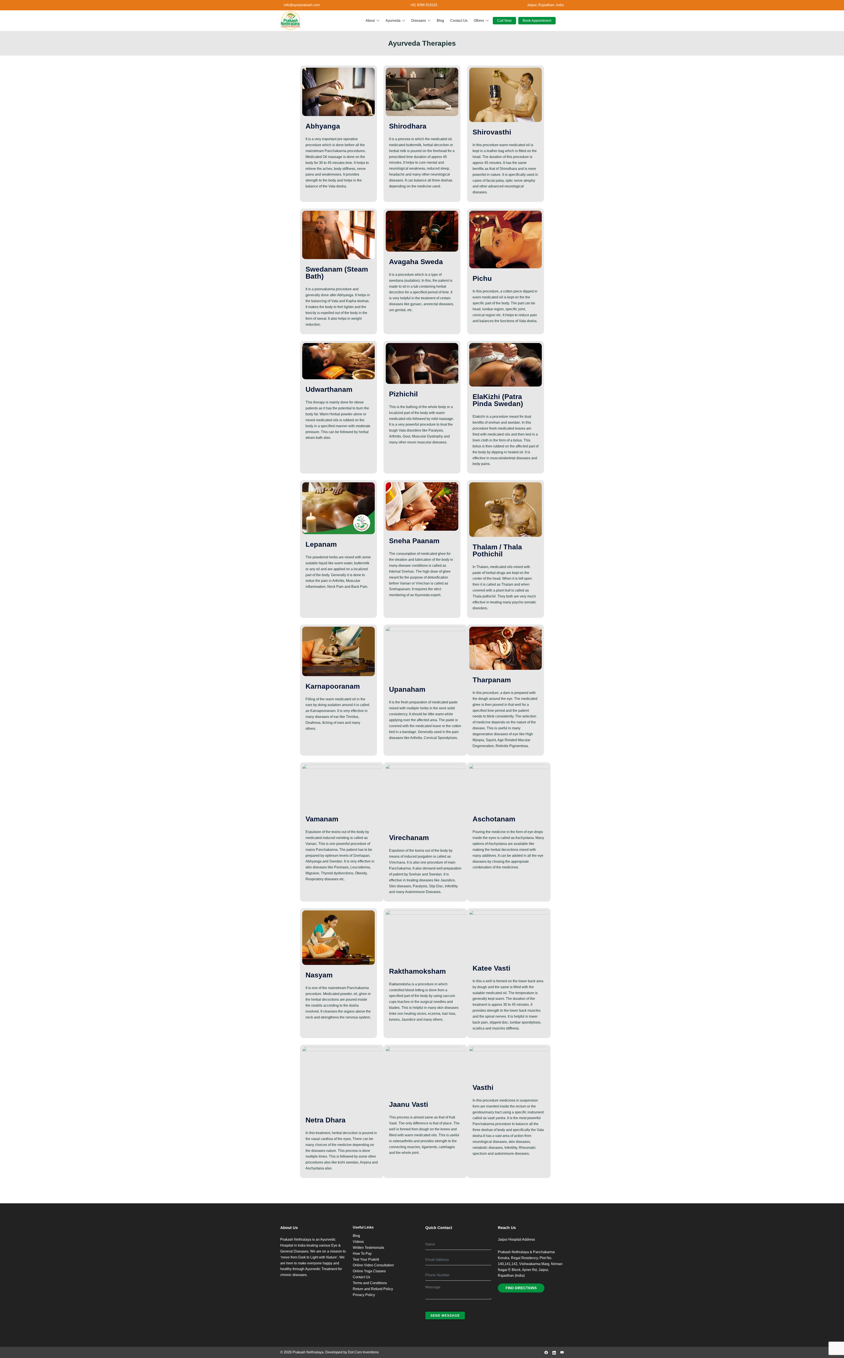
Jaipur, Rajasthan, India (545, 5)
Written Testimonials (368, 1247)
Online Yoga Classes (369, 1271)
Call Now (504, 20)
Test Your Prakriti (366, 1259)
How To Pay (362, 1253)
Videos (358, 1242)
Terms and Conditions (370, 1283)
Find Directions (521, 1288)
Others (479, 20)
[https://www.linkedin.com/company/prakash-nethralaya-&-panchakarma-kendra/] (554, 1352)
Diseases (418, 20)
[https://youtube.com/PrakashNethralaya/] (562, 1352)
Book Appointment (537, 20)
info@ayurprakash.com (302, 5)
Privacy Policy (364, 1295)
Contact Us (458, 20)
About (370, 20)
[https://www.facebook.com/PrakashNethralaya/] (546, 1352)
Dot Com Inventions (363, 1352)
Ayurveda (393, 20)
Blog (440, 20)
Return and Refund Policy (373, 1289)
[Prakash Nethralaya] (290, 20)
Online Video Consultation (373, 1265)
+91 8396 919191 (424, 5)
